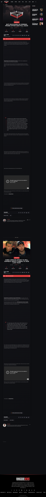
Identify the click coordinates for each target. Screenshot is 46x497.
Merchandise (15, 492)
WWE (16, 1)
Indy (33, 1)
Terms (44, 492)
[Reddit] (28, 35)
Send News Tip (3, 492)
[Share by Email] (28, 212)
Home (12, 1)
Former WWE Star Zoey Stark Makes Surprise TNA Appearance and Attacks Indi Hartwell (35, 10)
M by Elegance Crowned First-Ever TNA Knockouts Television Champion (34, 15)
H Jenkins (8, 219)
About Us (20, 492)
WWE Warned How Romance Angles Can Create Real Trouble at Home (35, 24)
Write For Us (9, 492)
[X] (15, 35)
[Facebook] (13, 35)
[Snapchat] (26, 35)
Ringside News (11, 398)
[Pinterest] (21, 35)
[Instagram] (25, 35)
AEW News (17, 22)
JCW (29, 1)
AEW (19, 1)
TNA (23, 1)
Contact (25, 492)
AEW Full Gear (6, 215)
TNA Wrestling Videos (35, 8)
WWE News (33, 22)
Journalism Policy (31, 492)
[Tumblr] (24, 490)
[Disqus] (16, 454)
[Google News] (17, 35)
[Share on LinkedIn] (23, 212)
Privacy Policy (39, 492)
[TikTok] (31, 490)
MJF (10, 215)
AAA (26, 1)
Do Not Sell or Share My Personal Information (23, 496)
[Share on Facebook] (19, 212)
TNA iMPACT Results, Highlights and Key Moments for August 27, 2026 (35, 19)
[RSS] (34, 490)
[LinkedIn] (19, 35)
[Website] (27, 219)
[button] (35, 2)
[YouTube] (23, 35)
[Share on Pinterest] (25, 212)
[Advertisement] (9, 92)
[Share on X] (21, 212)
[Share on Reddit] (26, 212)
